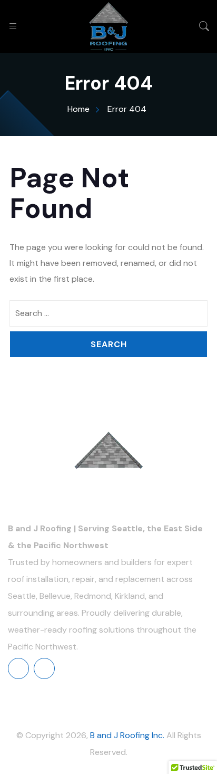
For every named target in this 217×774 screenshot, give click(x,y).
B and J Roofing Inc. (127, 735)
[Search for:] (108, 313)
